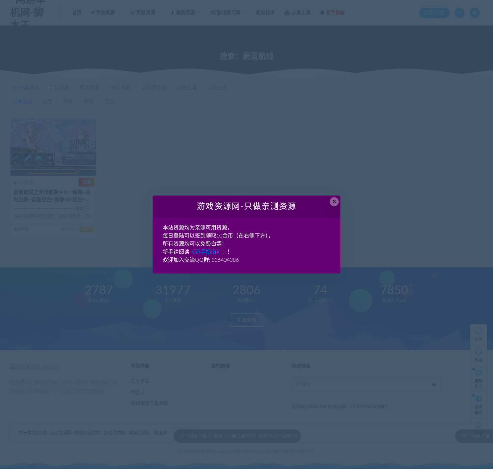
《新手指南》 (205, 252)
